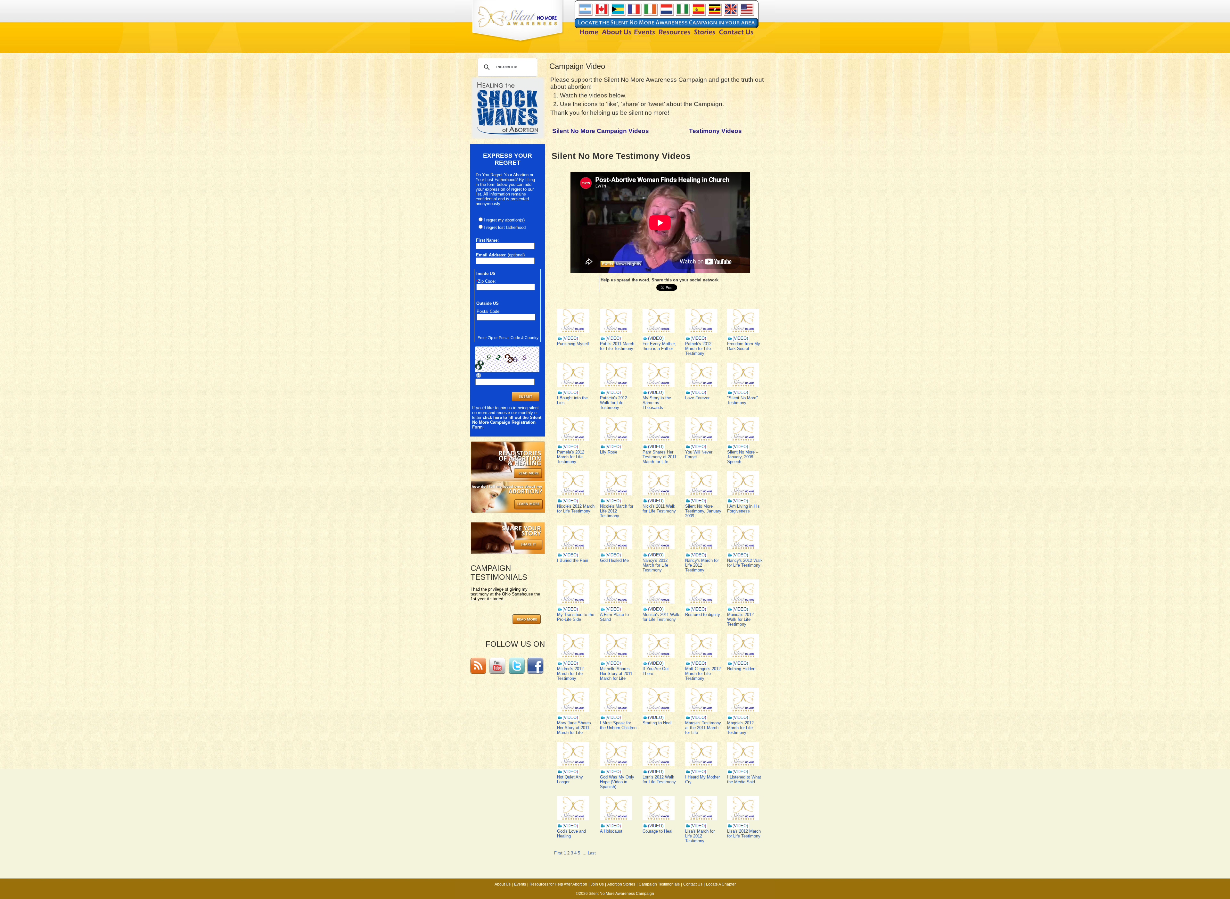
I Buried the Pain (572, 560)
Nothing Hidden (741, 668)
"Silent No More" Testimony (742, 400)
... (584, 853)
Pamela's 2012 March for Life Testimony (570, 457)
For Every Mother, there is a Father (659, 346)
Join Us (597, 884)
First (558, 853)
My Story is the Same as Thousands (657, 402)
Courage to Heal (657, 831)
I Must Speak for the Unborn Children (618, 725)
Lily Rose (608, 452)
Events (520, 884)
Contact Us (692, 884)
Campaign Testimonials (659, 884)
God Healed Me (614, 560)
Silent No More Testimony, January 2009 (703, 511)
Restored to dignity (702, 614)
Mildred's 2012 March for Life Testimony (570, 673)
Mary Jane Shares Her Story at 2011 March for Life (574, 727)
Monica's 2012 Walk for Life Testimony (740, 619)
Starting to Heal (657, 722)
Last (592, 853)
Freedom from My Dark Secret (743, 346)
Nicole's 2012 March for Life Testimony (575, 508)
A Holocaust (611, 831)
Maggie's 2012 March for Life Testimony (740, 727)
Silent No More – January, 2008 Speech (742, 457)
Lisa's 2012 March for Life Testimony (744, 833)
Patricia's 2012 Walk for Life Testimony (613, 402)
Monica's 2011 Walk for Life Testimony (661, 617)
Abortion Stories (621, 884)
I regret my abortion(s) (504, 220)
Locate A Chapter (721, 884)
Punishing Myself (573, 343)
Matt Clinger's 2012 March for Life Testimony (703, 673)
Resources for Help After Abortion (558, 884)
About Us (503, 884)
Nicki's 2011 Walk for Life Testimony (659, 508)
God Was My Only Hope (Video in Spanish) (617, 782)
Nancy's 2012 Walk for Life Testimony (745, 563)
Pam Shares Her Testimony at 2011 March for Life (659, 457)
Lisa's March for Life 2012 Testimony (700, 836)
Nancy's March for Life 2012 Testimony (702, 565)
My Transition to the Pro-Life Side (575, 617)
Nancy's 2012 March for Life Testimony (655, 565)
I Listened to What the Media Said (744, 779)
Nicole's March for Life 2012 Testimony (616, 511)
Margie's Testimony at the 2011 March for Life (703, 727)
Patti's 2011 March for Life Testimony (617, 346)
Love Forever (697, 397)
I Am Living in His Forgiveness (743, 508)
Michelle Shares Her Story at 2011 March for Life (616, 673)
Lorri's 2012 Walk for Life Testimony (659, 779)
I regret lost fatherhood (505, 227)
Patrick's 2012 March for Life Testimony (698, 348)
